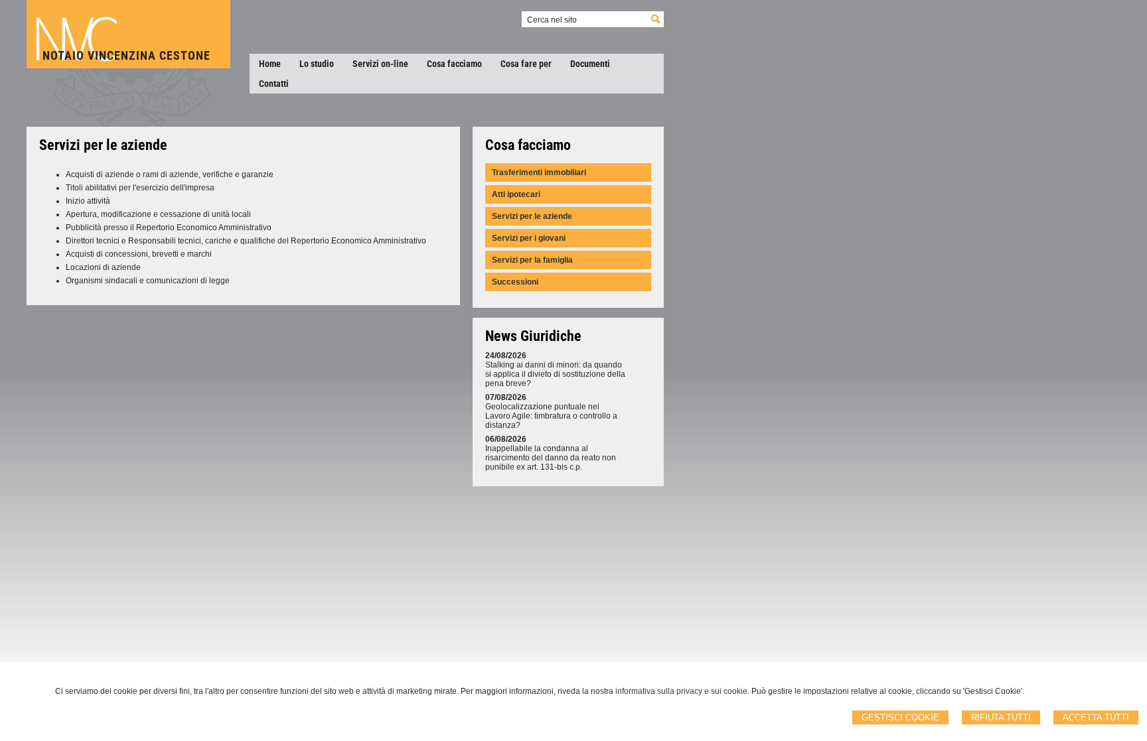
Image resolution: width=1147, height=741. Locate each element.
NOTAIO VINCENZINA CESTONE (126, 55)
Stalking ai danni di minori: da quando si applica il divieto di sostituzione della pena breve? (555, 374)
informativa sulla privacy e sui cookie (681, 691)
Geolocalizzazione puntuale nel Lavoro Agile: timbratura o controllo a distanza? (551, 416)
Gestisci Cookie (900, 717)
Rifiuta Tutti (1001, 717)
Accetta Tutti (1096, 717)
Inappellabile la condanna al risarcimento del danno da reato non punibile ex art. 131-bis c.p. (550, 458)
